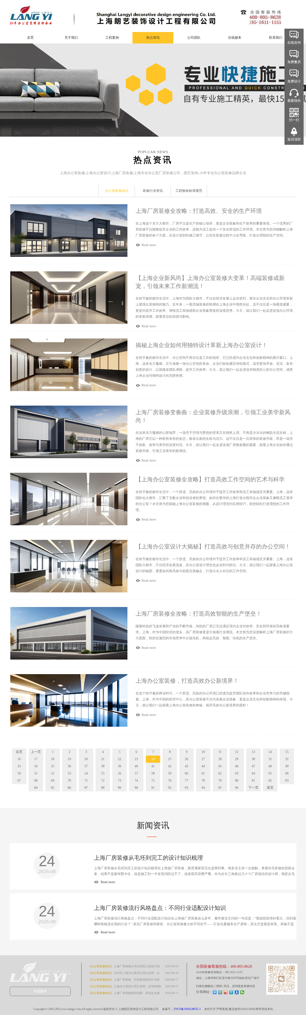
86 (69, 787)
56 (119, 773)
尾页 (270, 787)
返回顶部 (294, 139)
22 (119, 759)
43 (186, 766)
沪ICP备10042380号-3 (187, 1009)
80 (236, 780)
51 (36, 773)
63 (236, 773)
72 (102, 780)
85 (52, 787)
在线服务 (234, 37)
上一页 (36, 752)
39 (119, 766)
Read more (107, 882)
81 (253, 780)
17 (36, 759)
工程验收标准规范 (188, 191)
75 (153, 780)
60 (186, 773)
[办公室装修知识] (101, 966)
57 (136, 773)
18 (52, 759)
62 (220, 773)
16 (19, 759)
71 (86, 780)
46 (236, 766)
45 (220, 766)
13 (253, 752)
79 (220, 780)
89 (119, 787)
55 (102, 773)
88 (102, 787)
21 (102, 759)
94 (203, 787)
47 (253, 766)
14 (270, 752)
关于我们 (71, 37)
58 (153, 773)
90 (136, 787)
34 (36, 766)
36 (69, 766)
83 (287, 780)
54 (86, 773)
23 (136, 759)
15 (287, 752)
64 (253, 773)
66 (287, 773)
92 (169, 787)
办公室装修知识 (116, 191)
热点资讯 (153, 37)
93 (186, 787)
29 (236, 759)
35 (52, 766)
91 (153, 787)
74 (136, 780)
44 (203, 766)
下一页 (253, 787)
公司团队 (194, 37)
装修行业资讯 (153, 191)
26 (186, 759)
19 (69, 759)
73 (119, 780)
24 (153, 759)
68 (36, 780)
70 (69, 780)
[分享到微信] (242, 992)
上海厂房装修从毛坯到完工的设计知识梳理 (148, 858)
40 (136, 766)
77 (186, 780)
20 (86, 759)
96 (236, 787)
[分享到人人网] (237, 992)
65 (270, 773)
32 (287, 759)
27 (203, 759)
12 (236, 752)
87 (86, 787)
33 (19, 766)
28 (220, 759)
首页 (30, 37)
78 (203, 780)
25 (169, 759)
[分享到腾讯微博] (231, 992)
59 (169, 773)
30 (253, 759)
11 (220, 752)
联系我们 (275, 37)
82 (270, 780)
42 (169, 766)
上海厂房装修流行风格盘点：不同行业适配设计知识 (160, 908)
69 (52, 780)
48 (270, 766)
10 (203, 752)
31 (270, 759)
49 (287, 766)
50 (19, 773)
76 (169, 780)
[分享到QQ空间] (220, 992)
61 (203, 773)
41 (153, 766)
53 (69, 773)
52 (52, 773)
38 (102, 766)
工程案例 (112, 37)
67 (19, 780)
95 (220, 787)
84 (36, 787)
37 (86, 766)
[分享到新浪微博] (226, 992)
